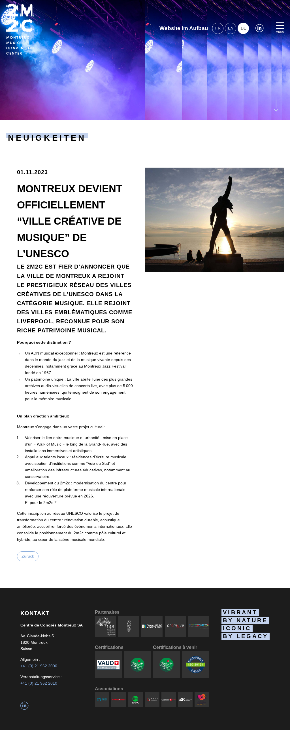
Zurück (28, 556)
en (230, 28)
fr (218, 28)
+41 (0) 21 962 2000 (38, 666)
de (243, 28)
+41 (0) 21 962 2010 (38, 683)
